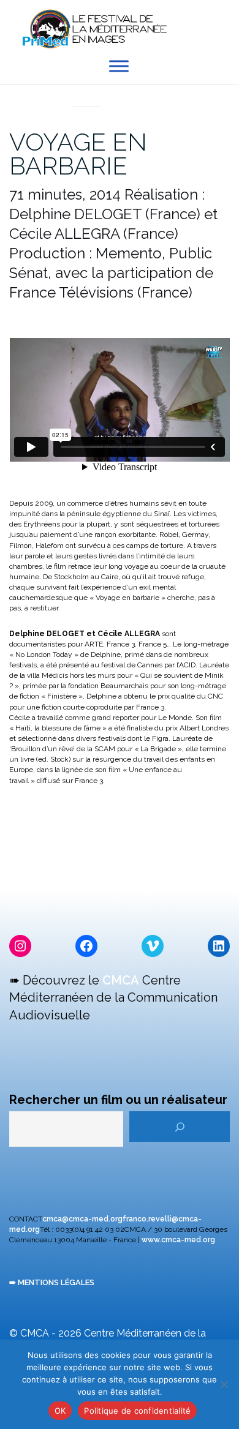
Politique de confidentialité (137, 1411)
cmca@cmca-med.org (82, 1219)
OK (60, 1411)
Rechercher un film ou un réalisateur (118, 1099)
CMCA (120, 980)
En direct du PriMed (86, 92)
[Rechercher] (179, 1126)
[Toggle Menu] (119, 66)
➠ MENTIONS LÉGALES (51, 1282)
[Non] (224, 1384)
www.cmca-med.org (178, 1240)
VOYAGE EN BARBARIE (78, 153)
